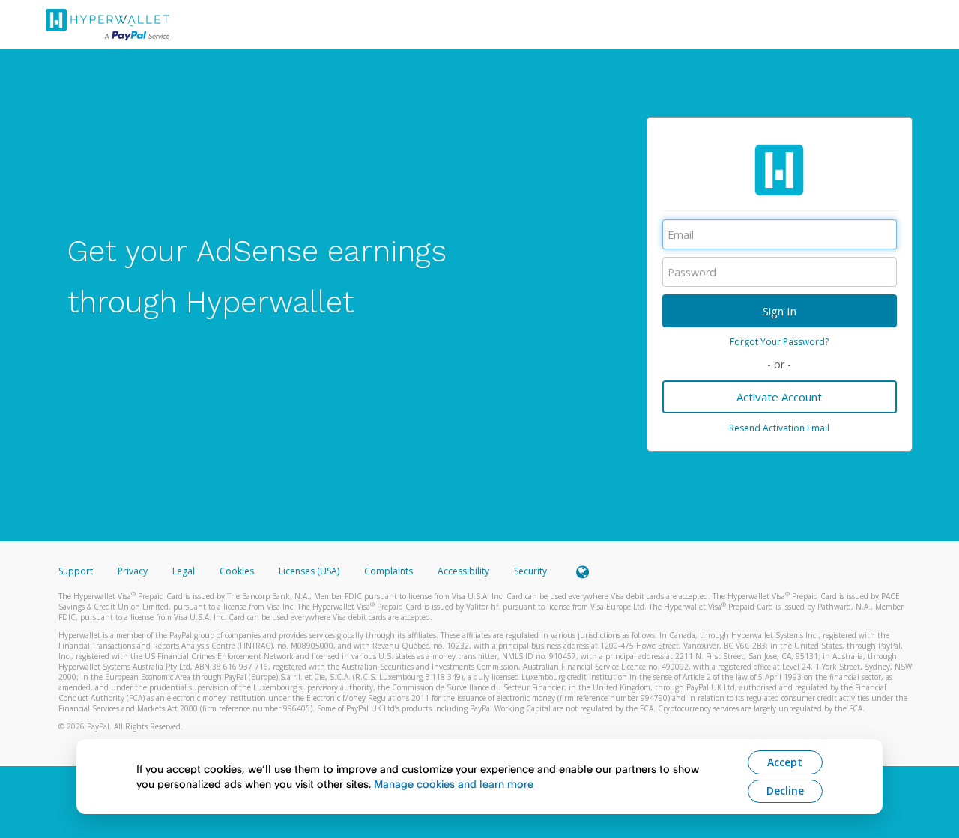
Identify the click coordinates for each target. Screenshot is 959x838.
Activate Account (779, 396)
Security (530, 571)
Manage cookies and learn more (453, 783)
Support (75, 571)
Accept (784, 762)
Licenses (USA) (310, 571)
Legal (183, 571)
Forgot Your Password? (779, 341)
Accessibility (463, 571)
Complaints (389, 571)
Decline (785, 790)
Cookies (237, 571)
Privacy (133, 571)
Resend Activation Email (779, 428)
